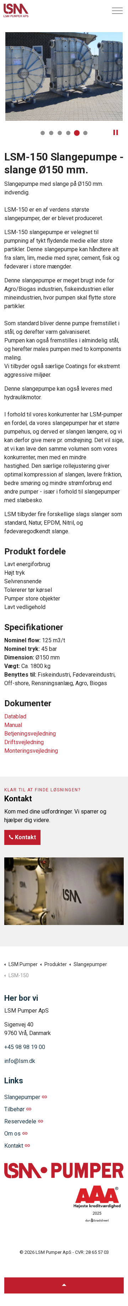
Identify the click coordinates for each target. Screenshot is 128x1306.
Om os (12, 1133)
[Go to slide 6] (85, 133)
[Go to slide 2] (51, 133)
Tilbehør (14, 1109)
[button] (64, 76)
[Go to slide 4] (68, 133)
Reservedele (20, 1121)
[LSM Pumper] (16, 11)
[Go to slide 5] (77, 133)
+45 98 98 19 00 (24, 1047)
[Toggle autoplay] (115, 132)
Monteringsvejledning (31, 750)
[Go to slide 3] (60, 133)
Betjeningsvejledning (30, 733)
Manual (13, 725)
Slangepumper (22, 1097)
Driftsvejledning (24, 742)
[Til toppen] (64, 1285)
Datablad (15, 716)
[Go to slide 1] (43, 133)
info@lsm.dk (19, 1061)
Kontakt (25, 837)
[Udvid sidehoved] (117, 10)
